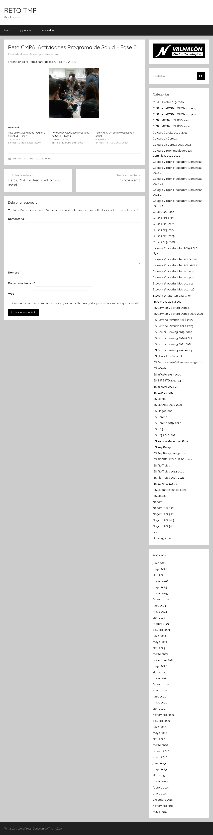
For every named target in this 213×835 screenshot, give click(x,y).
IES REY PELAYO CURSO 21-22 (172, 459)
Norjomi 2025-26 (163, 526)
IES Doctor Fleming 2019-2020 (172, 332)
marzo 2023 (160, 654)
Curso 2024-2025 (164, 236)
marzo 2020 (160, 745)
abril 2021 (159, 708)
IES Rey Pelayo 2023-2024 (169, 453)
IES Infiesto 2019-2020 (167, 374)
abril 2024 (159, 617)
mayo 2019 (160, 769)
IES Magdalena (162, 411)
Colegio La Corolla (165, 138)
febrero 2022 (161, 684)
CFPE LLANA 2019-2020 (168, 102)
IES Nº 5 (158, 429)
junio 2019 (159, 763)
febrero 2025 (161, 599)
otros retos (47, 30)
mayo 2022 (160, 666)
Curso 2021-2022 (163, 218)
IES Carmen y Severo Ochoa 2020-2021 (178, 313)
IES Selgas (159, 495)
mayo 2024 (160, 611)
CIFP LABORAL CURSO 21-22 (171, 126)
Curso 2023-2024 (164, 230)
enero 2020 (160, 757)
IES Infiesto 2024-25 (165, 386)
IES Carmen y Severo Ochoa (171, 307)
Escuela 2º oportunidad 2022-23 (173, 271)
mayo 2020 (160, 733)
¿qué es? (25, 30)
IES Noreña (160, 417)
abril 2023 (159, 648)
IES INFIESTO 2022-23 (167, 380)
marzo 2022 (160, 678)
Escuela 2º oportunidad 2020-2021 (175, 259)
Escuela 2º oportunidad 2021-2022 (175, 265)
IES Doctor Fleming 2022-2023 (172, 350)
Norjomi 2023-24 (163, 514)
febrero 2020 (161, 751)
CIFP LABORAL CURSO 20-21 (172, 120)
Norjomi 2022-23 (163, 508)
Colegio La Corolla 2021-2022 (172, 144)
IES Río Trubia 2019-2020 (27, 158)
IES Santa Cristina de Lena (170, 489)
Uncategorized (162, 538)
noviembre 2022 (163, 660)
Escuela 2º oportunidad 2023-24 (173, 277)
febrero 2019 (161, 787)
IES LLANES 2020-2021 (167, 404)
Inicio (7, 30)
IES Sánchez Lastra (165, 483)
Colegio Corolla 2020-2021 (170, 132)
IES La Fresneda (163, 392)
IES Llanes (159, 398)
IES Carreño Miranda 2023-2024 (173, 320)
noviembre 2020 (163, 714)
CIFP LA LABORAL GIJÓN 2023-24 (174, 114)
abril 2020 (159, 739)
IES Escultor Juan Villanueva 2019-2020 (178, 362)
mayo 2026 (160, 569)
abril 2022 (159, 672)
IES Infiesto (160, 368)
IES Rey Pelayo (162, 447)
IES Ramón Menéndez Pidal (171, 441)
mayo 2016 (160, 811)
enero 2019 (160, 793)
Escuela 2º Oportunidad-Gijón (172, 295)
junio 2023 (159, 636)
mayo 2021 (160, 702)
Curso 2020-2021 (163, 211)
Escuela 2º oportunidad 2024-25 (173, 283)
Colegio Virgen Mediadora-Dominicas (177, 161)
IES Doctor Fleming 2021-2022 (172, 344)
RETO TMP (20, 10)
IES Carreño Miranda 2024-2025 (173, 326)
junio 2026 (159, 563)
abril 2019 (159, 775)
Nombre (14, 272)
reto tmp (47, 158)
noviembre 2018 (163, 805)
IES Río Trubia (161, 465)
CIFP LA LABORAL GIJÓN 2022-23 (174, 108)
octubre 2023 (161, 629)
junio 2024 (159, 605)
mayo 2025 (160, 587)
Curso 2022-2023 (164, 224)
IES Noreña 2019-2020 (167, 423)
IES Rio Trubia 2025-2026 (168, 477)
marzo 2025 (160, 593)
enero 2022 (160, 690)
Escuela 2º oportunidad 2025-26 (173, 289)
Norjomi (158, 502)
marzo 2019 (160, 781)
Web (11, 293)
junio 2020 (159, 727)
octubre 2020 (161, 720)
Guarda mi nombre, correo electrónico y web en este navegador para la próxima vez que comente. (76, 303)
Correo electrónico (21, 283)
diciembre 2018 (163, 799)
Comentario (17, 219)
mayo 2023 (160, 642)
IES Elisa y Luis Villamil (167, 356)
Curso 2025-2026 (164, 242)
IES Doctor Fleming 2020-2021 (172, 338)
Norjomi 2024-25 (163, 520)
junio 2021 (159, 696)
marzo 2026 (160, 581)
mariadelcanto (52, 54)
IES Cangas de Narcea (167, 301)
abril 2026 (159, 575)
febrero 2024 (161, 623)
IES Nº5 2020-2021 (164, 435)
